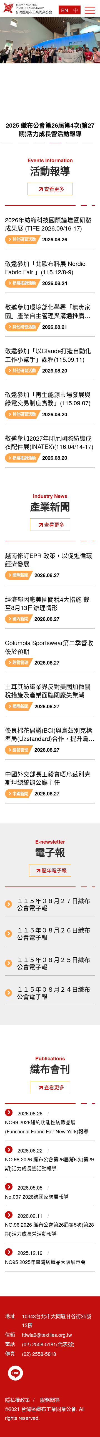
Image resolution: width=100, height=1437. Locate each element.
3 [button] (39, 149)
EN (64, 10)
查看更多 (54, 188)
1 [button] (7, 149)
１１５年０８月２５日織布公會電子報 (53, 963)
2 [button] (23, 149)
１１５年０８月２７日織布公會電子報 (53, 904)
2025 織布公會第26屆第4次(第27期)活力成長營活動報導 (50, 129)
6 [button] (87, 149)
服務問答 (50, 1399)
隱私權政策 (17, 1399)
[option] (50, 80)
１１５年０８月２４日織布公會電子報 (53, 993)
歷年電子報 (54, 870)
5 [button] (71, 149)
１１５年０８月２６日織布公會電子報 (53, 933)
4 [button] (55, 149)
